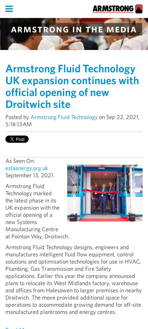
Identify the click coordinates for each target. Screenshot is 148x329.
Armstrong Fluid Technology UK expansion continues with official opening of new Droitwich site (72, 86)
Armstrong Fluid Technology (64, 117)
